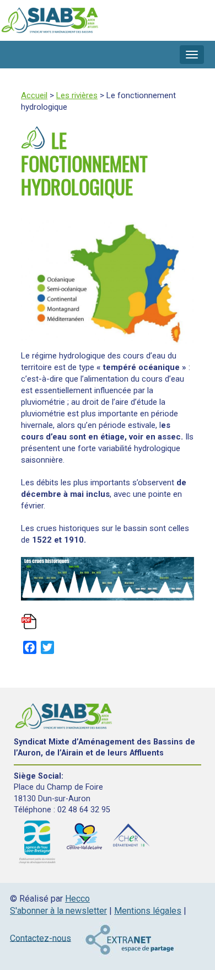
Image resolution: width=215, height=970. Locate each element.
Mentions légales (147, 910)
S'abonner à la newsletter (58, 910)
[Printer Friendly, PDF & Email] (30, 625)
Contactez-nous (40, 938)
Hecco (77, 898)
